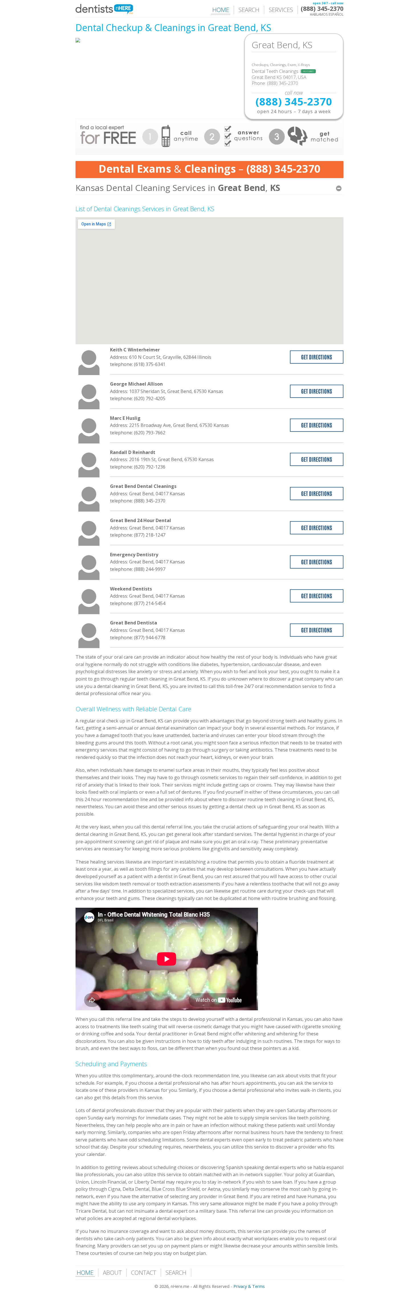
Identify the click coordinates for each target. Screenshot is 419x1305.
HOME (220, 10)
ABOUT (112, 1273)
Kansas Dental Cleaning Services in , (178, 188)
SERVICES (281, 10)
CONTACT (143, 1273)
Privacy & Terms (249, 1286)
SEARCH (249, 10)
